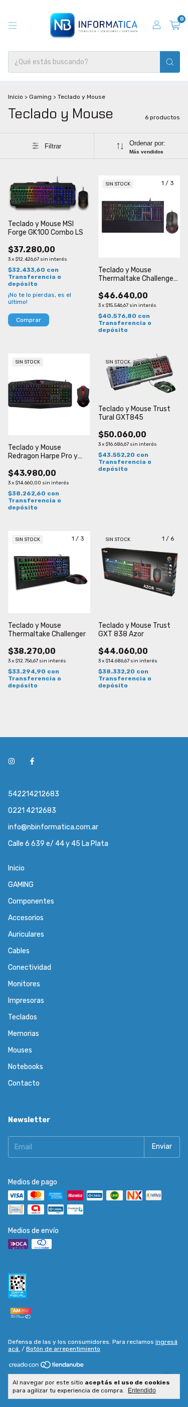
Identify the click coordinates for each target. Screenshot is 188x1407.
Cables (19, 951)
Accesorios (26, 918)
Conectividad (29, 967)
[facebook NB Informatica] (32, 761)
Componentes (31, 901)
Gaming (40, 96)
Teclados (22, 1017)
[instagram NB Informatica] (11, 761)
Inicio (15, 96)
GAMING (21, 885)
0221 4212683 (32, 810)
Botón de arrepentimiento (63, 1348)
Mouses (20, 1050)
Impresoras (26, 1000)
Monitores (24, 984)
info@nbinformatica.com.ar (53, 827)
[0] (174, 26)
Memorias (23, 1033)
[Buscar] (170, 62)
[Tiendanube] (47, 1366)
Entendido (142, 1390)
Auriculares (26, 934)
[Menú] (12, 25)
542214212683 (33, 794)
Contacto (24, 1083)
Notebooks (25, 1067)
